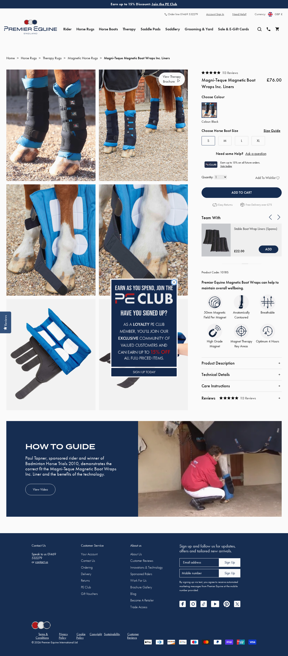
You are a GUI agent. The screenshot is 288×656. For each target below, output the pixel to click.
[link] (144, 323)
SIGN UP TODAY (144, 372)
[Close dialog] (174, 282)
